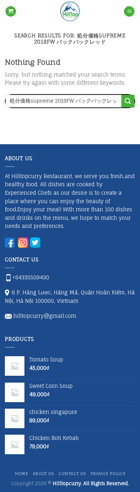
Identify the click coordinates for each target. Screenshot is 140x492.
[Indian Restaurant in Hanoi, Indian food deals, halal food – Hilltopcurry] (70, 11)
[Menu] (129, 11)
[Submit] (127, 101)
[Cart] (11, 11)
